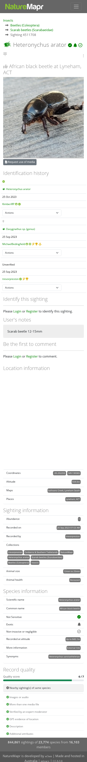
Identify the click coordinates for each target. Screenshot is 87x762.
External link (73, 647)
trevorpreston (10, 279)
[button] (83, 56)
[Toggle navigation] (76, 7)
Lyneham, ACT (73, 499)
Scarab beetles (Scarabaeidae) (31, 30)
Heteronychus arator (18, 189)
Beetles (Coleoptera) (24, 25)
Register (32, 311)
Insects (8, 20)
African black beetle (70, 608)
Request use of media (21, 162)
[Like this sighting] (5, 66)
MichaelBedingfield (13, 244)
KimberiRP (8, 204)
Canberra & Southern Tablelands (41, 552)
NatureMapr (66, 552)
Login (17, 311)
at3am (48, 756)
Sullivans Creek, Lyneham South (64, 490)
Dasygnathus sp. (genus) (20, 229)
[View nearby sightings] (5, 53)
